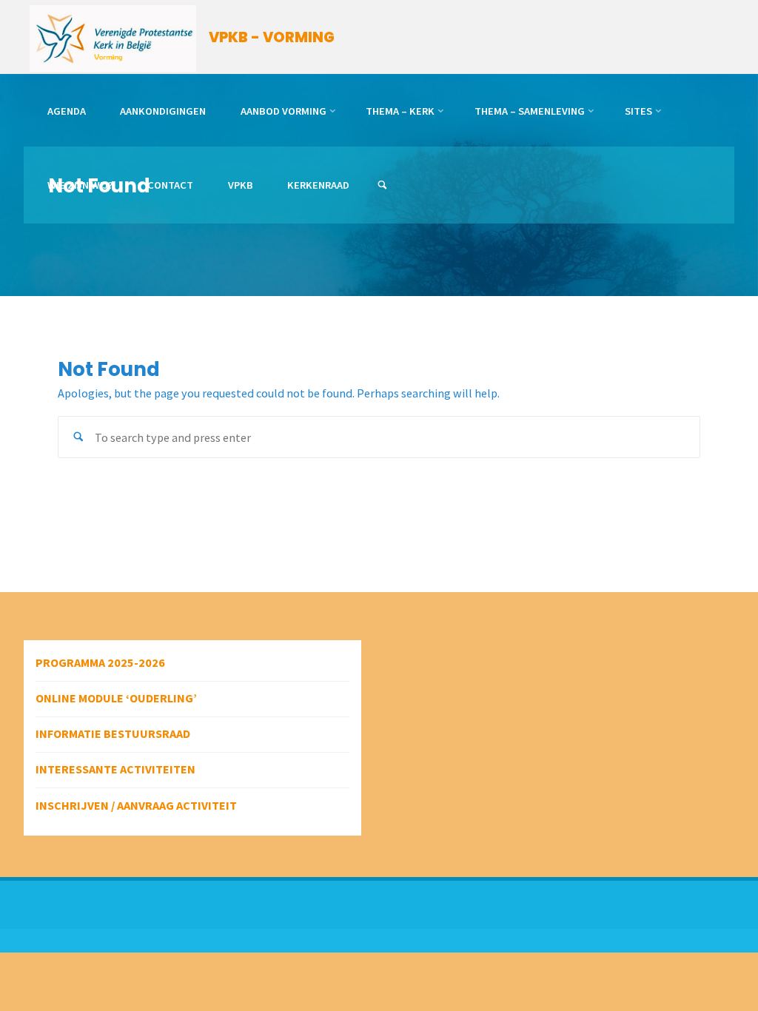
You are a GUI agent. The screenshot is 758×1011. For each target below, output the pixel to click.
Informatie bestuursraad (113, 733)
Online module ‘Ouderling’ (116, 698)
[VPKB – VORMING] (113, 37)
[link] (382, 185)
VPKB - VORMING (272, 37)
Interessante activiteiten (115, 769)
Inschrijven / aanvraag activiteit (136, 805)
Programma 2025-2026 (100, 662)
